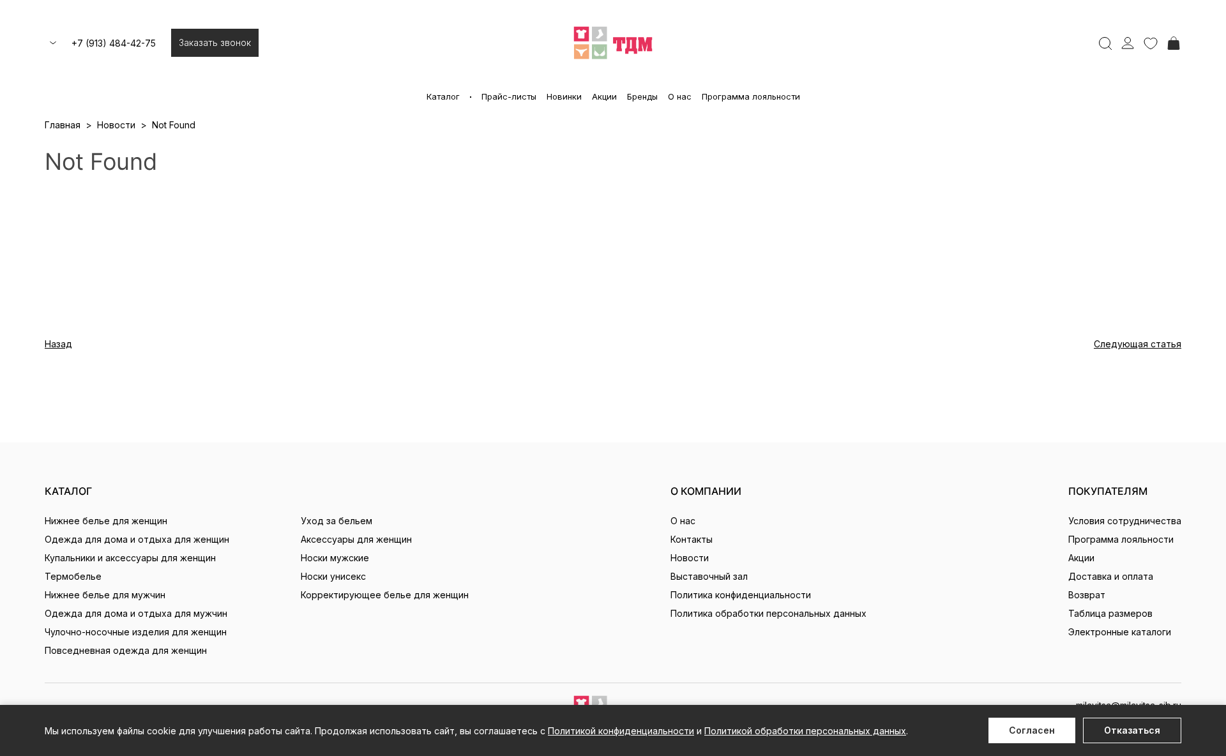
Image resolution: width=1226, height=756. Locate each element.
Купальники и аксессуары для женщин (130, 557)
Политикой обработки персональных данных (805, 730)
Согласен (1032, 730)
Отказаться (1132, 730)
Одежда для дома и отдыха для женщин (137, 539)
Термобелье (73, 576)
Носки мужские (335, 557)
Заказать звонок (215, 42)
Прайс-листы (508, 96)
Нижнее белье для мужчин (105, 594)
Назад (58, 343)
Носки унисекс (333, 576)
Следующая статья (1137, 343)
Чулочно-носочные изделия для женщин (136, 631)
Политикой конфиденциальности (621, 730)
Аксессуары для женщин (356, 539)
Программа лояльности (751, 96)
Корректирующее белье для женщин (385, 594)
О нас (680, 96)
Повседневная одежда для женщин (126, 650)
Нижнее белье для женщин (106, 520)
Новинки (564, 96)
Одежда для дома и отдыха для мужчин (136, 613)
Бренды (642, 96)
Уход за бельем (336, 520)
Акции (604, 96)
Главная (62, 125)
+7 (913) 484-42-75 (114, 43)
